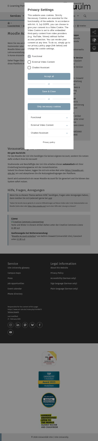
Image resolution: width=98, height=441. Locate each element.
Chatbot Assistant (40, 67)
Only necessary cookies (49, 106)
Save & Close (49, 91)
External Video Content (43, 62)
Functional (37, 56)
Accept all (49, 76)
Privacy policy (49, 142)
